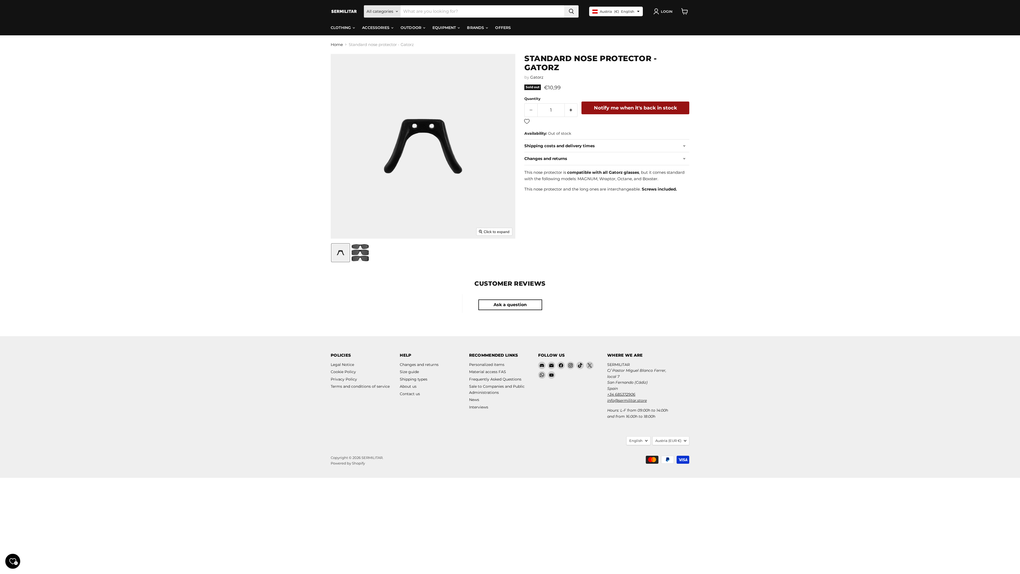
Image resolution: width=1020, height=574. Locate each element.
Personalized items (486, 364)
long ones (589, 189)
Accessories (376, 27)
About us (408, 386)
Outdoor (411, 27)
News (474, 399)
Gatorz (536, 77)
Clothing (341, 27)
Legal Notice (342, 364)
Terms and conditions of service (360, 386)
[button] (664, 11)
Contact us (410, 393)
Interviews (478, 407)
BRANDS (476, 27)
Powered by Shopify (348, 463)
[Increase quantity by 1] (571, 110)
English (636, 440)
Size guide (409, 371)
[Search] (571, 11)
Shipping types (413, 379)
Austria (668, 440)
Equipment (444, 27)
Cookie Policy (343, 371)
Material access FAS (487, 371)
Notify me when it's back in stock (635, 108)
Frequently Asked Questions (495, 379)
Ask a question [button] (510, 304)
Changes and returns (419, 364)
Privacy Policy (344, 379)
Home (337, 44)
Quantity (532, 99)
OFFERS (503, 27)
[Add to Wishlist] (606, 122)
